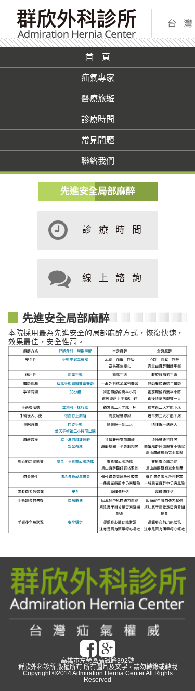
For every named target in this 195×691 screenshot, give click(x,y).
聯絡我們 (97, 161)
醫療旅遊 (97, 98)
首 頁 (97, 57)
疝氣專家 (97, 77)
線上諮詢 (115, 278)
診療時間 (97, 119)
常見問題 (97, 140)
